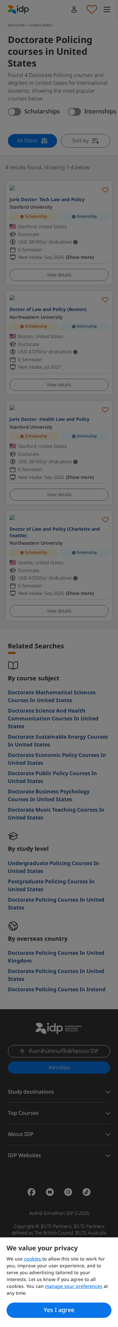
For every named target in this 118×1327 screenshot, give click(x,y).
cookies (33, 1259)
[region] (59, 1282)
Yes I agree (59, 1310)
